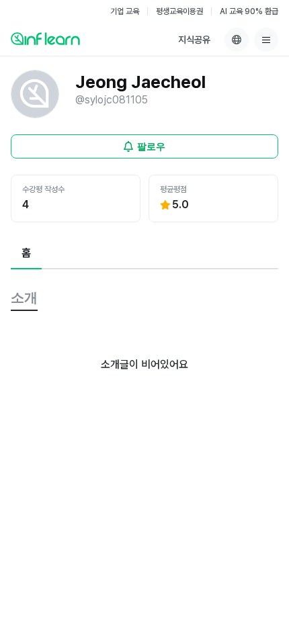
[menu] (266, 40)
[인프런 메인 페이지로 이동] (45, 38)
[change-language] (236, 40)
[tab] (26, 253)
